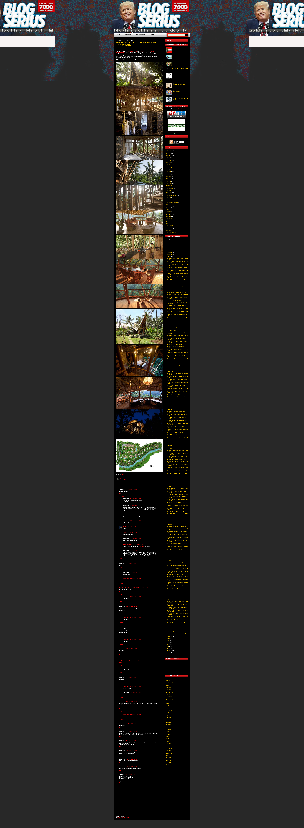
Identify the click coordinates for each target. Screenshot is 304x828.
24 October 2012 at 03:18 (135, 538)
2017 (167, 241)
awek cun (141, 546)
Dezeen (168, 713)
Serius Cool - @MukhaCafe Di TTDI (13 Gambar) (177, 631)
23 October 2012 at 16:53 (131, 563)
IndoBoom (168, 736)
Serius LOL (168, 153)
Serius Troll (168, 216)
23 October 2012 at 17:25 (135, 505)
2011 (167, 655)
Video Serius (169, 152)
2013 (167, 249)
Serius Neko (169, 178)
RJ (124, 532)
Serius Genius (169, 180)
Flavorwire (168, 720)
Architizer (168, 684)
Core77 (167, 701)
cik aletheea (126, 521)
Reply (120, 493)
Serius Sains (169, 230)
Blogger (137, 823)
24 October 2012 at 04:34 (131, 740)
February (169, 650)
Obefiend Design (149, 823)
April (168, 646)
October (169, 256)
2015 (167, 245)
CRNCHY (168, 703)
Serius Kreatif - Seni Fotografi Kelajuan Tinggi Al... (177, 494)
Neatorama (168, 743)
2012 (167, 250)
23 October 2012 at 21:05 (135, 596)
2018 (167, 239)
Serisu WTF (168, 211)
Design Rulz (169, 708)
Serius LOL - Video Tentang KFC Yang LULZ (178, 68)
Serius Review (169, 214)
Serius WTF (168, 162)
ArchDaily (168, 680)
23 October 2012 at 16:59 (142, 587)
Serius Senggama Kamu (171, 232)
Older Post (159, 812)
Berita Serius (169, 185)
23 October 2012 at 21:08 (131, 723)
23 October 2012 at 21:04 (135, 521)
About (152, 34)
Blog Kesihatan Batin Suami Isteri (127, 587)
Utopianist (168, 762)
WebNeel (168, 766)
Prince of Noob (127, 544)
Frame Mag (168, 722)
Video (167, 204)
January (169, 652)
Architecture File (169, 682)
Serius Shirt (168, 193)
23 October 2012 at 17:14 (131, 627)
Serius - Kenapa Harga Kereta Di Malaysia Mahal (180, 55)
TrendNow (168, 757)
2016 (167, 243)
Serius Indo (123, 479)
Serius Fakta (169, 160)
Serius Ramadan (170, 220)
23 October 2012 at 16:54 (135, 498)
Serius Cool (168, 150)
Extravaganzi (169, 717)
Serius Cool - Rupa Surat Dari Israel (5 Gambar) (177, 629)
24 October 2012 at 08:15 (131, 766)
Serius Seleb (169, 176)
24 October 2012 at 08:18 (131, 774)
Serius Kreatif (169, 155)
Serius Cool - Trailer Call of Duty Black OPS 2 (177, 300)
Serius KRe (168, 227)
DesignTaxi (168, 712)
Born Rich (168, 694)
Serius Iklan (168, 190)
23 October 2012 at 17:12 (131, 606)
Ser (167, 223)
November (169, 254)
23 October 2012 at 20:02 (131, 677)
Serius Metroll (169, 206)
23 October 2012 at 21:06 (135, 617)
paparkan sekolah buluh (131, 51)
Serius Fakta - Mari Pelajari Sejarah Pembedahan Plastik (180, 84)
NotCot (167, 745)
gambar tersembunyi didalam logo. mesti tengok (130, 660)
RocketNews (169, 748)
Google (167, 221)
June (168, 642)
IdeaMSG (168, 731)
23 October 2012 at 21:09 (135, 686)
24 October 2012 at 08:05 (131, 759)
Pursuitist (168, 746)
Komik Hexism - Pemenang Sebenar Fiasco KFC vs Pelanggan (180, 74)
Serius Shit (168, 173)
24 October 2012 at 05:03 (131, 750)
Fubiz (123, 474)
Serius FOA (168, 197)
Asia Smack (168, 685)
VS (167, 169)
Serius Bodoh (169, 183)
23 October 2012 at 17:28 (131, 659)
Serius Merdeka (169, 218)
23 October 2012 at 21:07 (135, 668)
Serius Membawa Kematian (172, 195)
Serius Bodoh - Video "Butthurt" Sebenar (175, 574)
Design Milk (168, 706)
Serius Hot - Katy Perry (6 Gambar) (174, 327)
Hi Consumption (169, 726)
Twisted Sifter (169, 760)
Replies (122, 496)
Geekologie (168, 724)
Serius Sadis (169, 166)
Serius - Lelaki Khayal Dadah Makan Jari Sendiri (177, 399)
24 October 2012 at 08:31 (135, 692)
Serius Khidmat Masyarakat (172, 202)
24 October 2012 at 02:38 (131, 532)
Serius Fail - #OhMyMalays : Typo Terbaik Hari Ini (177, 292)
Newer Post (118, 812)
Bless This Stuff (169, 692)
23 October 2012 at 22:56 (136, 526)
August (168, 638)
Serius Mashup (169, 188)
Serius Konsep (169, 159)
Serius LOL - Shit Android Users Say (175, 368)
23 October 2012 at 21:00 (135, 572)
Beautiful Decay (169, 691)
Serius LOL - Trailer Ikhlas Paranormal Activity (177, 344)
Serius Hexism (169, 213)
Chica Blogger (171, 823)
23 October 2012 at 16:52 (131, 489)
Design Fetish (169, 705)
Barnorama (168, 689)
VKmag (167, 764)
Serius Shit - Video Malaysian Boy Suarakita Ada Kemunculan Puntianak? (180, 63)
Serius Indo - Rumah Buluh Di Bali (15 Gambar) (177, 432)
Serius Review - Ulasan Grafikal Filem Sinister (177, 459)
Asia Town (168, 687)
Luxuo (167, 741)
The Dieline (168, 752)
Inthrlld (167, 738)
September (169, 636)
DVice (167, 715)
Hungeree (168, 729)
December (169, 252)
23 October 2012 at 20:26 (131, 701)
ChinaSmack (169, 696)
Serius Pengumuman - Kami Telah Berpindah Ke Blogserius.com (180, 48)
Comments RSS (140, 34)
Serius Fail (168, 181)
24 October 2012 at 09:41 (137, 544)
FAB (167, 719)
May (168, 644)
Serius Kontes (169, 228)
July (168, 640)
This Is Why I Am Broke (171, 753)
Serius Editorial (169, 225)
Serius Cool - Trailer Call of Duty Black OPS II (176, 526)
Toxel (167, 755)
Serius (167, 157)
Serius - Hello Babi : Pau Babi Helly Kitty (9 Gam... (177, 477)
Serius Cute (168, 164)
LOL (167, 209)
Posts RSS (128, 34)
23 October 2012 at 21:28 (131, 731)
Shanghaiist (168, 750)
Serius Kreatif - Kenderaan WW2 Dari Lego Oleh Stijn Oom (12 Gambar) (180, 98)
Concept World (169, 699)
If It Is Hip (168, 733)
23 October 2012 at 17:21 (131, 649)
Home (118, 34)
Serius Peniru (169, 192)
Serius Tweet (169, 200)
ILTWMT (168, 734)
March (168, 648)
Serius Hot (168, 174)
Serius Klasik (169, 167)
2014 (167, 247)
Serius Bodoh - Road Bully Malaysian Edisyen (177, 511)
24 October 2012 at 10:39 (135, 550)
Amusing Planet (169, 678)
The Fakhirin (126, 515)
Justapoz (168, 740)
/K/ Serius (168, 207)
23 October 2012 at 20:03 (136, 515)
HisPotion (168, 727)
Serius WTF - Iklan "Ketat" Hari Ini (176, 81)
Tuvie (167, 759)
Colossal (168, 698)
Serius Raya (169, 199)
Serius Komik (169, 187)
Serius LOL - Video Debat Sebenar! (174, 394)
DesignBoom (169, 710)
